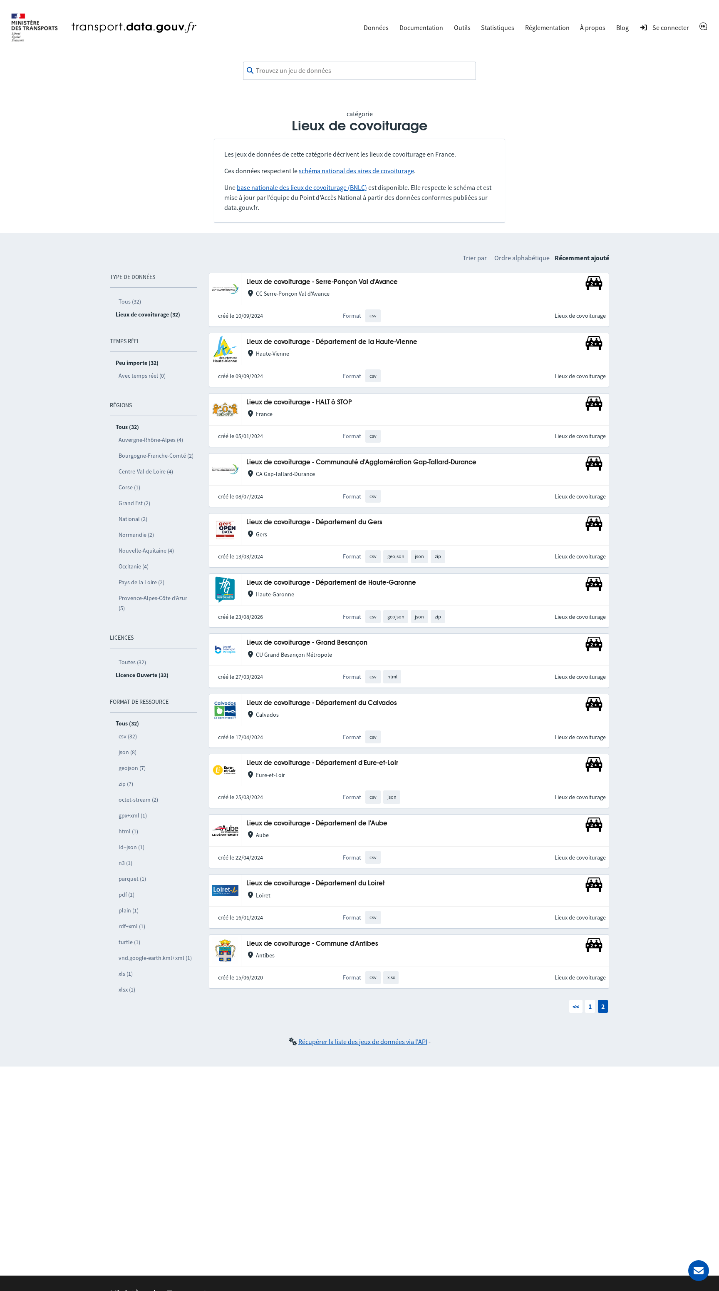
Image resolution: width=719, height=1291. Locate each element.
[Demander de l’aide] (698, 1270)
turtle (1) (129, 942)
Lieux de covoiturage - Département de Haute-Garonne (331, 583)
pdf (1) (126, 894)
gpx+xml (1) (133, 815)
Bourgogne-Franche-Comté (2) (156, 455)
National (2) (133, 519)
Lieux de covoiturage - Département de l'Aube (316, 823)
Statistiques (497, 27)
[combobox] (359, 71)
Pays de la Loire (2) (141, 582)
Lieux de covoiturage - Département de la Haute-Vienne (331, 342)
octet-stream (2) (138, 799)
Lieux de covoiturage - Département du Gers (314, 522)
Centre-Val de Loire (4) (146, 471)
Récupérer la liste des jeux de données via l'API (362, 1041)
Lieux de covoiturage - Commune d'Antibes (312, 944)
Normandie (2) (136, 534)
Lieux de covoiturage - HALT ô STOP (299, 402)
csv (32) (128, 736)
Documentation (421, 27)
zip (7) (126, 784)
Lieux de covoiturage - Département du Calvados (321, 703)
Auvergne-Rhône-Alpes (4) (151, 440)
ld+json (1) (131, 847)
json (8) (127, 752)
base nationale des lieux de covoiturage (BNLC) (302, 187)
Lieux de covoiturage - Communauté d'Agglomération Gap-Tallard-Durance (361, 462)
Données (376, 27)
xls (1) (126, 973)
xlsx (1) (127, 989)
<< (576, 1006)
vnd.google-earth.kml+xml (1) (155, 958)
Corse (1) (129, 487)
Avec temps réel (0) (142, 375)
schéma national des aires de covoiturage (356, 171)
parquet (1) (132, 878)
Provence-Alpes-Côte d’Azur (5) (153, 603)
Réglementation (547, 27)
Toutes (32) (132, 662)
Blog (622, 27)
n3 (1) (125, 863)
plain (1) (129, 910)
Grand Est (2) (134, 503)
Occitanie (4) (134, 566)
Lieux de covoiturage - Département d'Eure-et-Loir (322, 763)
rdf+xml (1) (132, 926)
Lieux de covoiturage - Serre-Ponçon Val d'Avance (322, 282)
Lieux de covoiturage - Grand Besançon (306, 643)
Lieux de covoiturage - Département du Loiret (315, 883)
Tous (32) (130, 301)
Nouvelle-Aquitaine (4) (146, 550)
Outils (462, 27)
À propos (592, 27)
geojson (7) (132, 768)
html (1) (128, 831)
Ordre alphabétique (522, 258)
